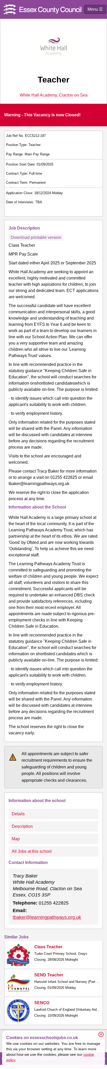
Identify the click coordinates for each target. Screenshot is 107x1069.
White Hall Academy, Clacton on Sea (54, 95)
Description (22, 826)
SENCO (41, 1003)
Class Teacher (48, 947)
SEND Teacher (48, 975)
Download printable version (36, 237)
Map (16, 839)
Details (18, 814)
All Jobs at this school (32, 851)
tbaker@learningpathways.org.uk (47, 917)
